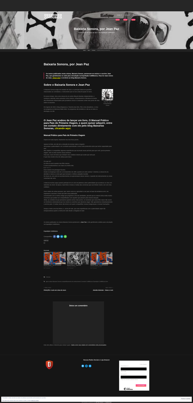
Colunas (93, 50)
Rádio (126, 15)
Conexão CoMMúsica (87, 281)
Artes (89, 50)
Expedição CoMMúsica (108, 32)
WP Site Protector (99, 402)
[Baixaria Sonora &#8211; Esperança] (78, 258)
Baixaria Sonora (57, 281)
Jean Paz (84, 222)
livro (107, 281)
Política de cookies (35, 400)
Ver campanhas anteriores (127, 381)
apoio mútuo (49, 281)
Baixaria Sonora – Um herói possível (52, 265)
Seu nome (123, 374)
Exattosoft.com (108, 402)
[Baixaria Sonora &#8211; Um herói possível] (55, 258)
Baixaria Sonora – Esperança (74, 265)
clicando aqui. (63, 128)
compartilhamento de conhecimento (71, 281)
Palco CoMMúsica (138, 15)
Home (118, 15)
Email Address (124, 366)
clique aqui (56, 78)
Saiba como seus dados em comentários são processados (88, 345)
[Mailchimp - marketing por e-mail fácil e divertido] (128, 390)
